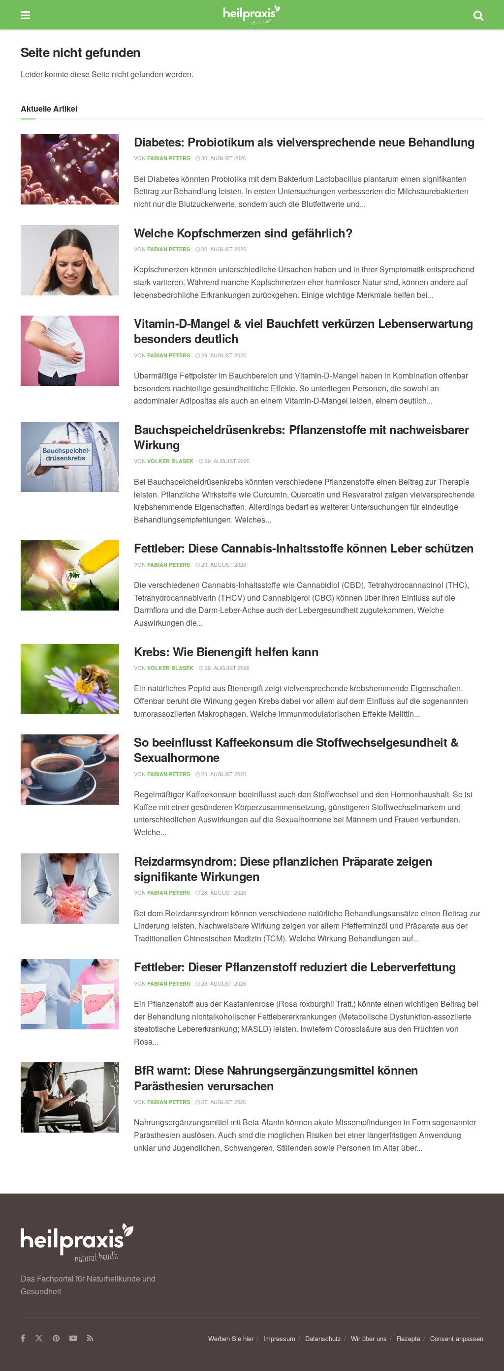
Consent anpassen (456, 1338)
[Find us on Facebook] (23, 1338)
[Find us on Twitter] (39, 1338)
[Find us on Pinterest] (56, 1338)
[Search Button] (478, 14)
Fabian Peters (168, 158)
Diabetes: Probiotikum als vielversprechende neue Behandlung (304, 141)
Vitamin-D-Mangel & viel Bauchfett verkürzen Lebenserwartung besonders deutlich (303, 331)
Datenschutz (323, 1338)
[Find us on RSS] (90, 1338)
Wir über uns (369, 1338)
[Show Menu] (25, 14)
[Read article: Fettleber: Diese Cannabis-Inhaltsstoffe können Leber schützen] (70, 575)
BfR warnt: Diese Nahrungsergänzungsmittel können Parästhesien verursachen (276, 1077)
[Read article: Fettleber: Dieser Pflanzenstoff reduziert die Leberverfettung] (70, 994)
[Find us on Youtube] (73, 1338)
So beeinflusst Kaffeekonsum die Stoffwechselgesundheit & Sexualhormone (296, 749)
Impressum (279, 1338)
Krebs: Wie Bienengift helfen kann (226, 651)
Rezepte (408, 1338)
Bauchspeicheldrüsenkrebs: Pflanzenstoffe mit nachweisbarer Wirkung (301, 437)
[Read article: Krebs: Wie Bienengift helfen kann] (70, 679)
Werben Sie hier (230, 1338)
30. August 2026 (223, 158)
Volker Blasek (170, 461)
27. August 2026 (223, 1102)
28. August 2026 (223, 774)
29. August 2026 (223, 355)
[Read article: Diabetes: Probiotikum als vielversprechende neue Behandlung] (70, 169)
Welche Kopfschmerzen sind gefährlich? (243, 232)
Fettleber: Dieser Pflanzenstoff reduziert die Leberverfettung (295, 966)
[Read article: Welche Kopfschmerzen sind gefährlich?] (70, 260)
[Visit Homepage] (251, 15)
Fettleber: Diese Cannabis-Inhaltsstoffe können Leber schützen (304, 547)
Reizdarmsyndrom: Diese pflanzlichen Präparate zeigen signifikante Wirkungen (283, 868)
